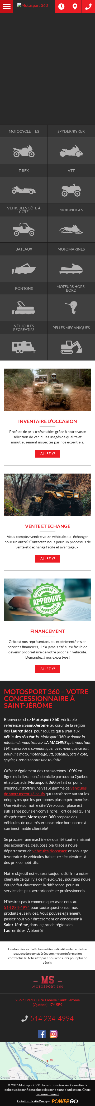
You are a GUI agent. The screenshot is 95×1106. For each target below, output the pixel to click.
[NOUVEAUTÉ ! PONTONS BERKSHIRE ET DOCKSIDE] (47, 32)
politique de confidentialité (22, 1089)
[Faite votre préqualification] (47, 82)
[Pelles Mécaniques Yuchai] (47, 65)
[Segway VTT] (47, 88)
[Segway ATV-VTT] (47, 60)
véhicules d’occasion (49, 851)
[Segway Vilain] (47, 54)
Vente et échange (47, 526)
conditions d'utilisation (65, 1089)
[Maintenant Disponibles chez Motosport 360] (47, 77)
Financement (47, 631)
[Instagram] (54, 1034)
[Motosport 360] (54, 6)
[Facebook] (42, 1034)
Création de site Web (31, 1101)
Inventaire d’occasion (47, 421)
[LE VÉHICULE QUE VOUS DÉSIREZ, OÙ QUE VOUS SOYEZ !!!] (47, 96)
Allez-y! (47, 454)
